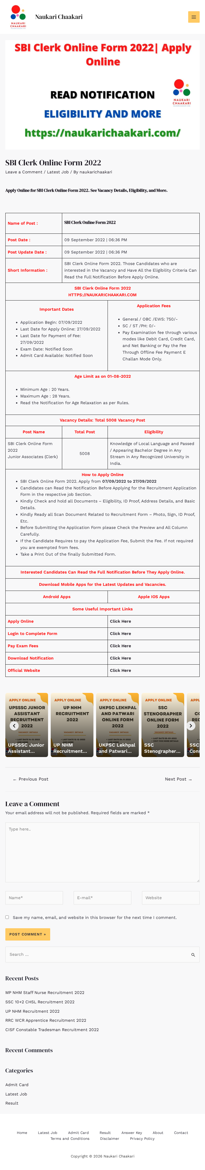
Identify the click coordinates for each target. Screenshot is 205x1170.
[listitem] (26, 725)
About (158, 1132)
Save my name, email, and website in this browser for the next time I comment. (95, 917)
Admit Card (17, 1084)
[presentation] (14, 725)
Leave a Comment (23, 172)
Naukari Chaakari (58, 17)
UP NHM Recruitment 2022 (32, 1011)
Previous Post (30, 779)
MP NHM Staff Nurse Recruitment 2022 (44, 992)
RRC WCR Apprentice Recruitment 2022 (45, 1020)
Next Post (178, 779)
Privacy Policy (142, 1138)
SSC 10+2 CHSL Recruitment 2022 (39, 1002)
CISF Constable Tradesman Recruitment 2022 (52, 1029)
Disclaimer (109, 1138)
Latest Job (58, 172)
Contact (181, 1132)
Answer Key (131, 1132)
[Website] (171, 898)
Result (11, 1103)
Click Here (120, 621)
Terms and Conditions (69, 1138)
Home (22, 1132)
